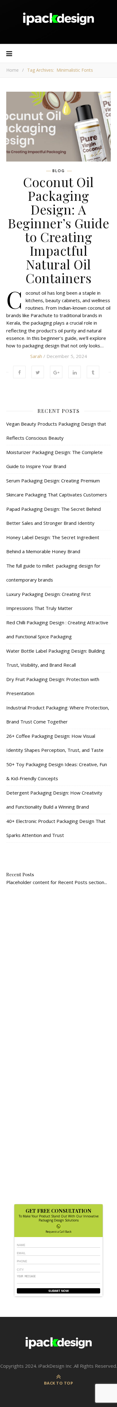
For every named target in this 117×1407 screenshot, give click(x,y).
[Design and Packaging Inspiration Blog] (58, 22)
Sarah (36, 356)
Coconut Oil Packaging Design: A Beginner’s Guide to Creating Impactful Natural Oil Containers (58, 229)
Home (12, 70)
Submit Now (58, 1291)
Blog (58, 171)
